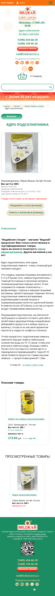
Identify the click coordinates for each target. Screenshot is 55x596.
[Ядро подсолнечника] (27, 478)
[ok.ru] (27, 62)
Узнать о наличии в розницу (26, 212)
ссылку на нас (40, 534)
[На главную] (27, 14)
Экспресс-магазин (29, 34)
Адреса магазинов (29, 30)
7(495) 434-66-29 (27, 39)
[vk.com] (17, 62)
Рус (24, 69)
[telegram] (22, 62)
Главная (6, 106)
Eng (30, 69)
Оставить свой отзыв (32, 364)
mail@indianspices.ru (27, 53)
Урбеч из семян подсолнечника (26, 418)
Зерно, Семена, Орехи (34, 106)
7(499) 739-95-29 (27, 43)
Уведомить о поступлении (26, 205)
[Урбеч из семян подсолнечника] (27, 402)
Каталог (17, 106)
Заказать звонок (27, 48)
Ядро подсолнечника (24, 494)
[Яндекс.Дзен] (32, 62)
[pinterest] (37, 62)
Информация (8, 228)
